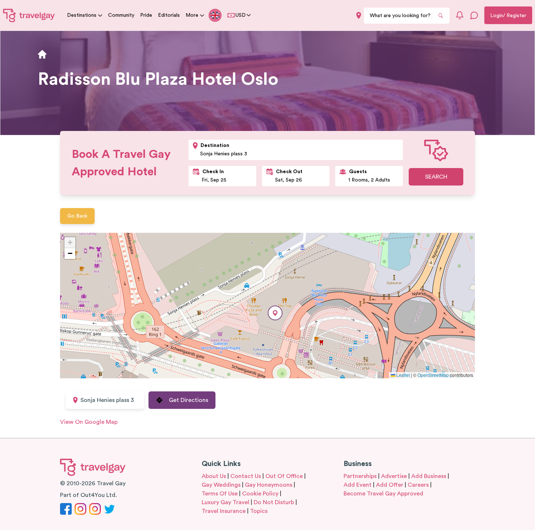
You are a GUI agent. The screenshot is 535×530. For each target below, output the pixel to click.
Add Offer (389, 485)
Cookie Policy (260, 494)
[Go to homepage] (29, 15)
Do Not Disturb (274, 502)
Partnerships (360, 476)
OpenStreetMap (433, 375)
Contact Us (245, 476)
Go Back (77, 216)
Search (436, 177)
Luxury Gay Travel (225, 502)
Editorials (169, 15)
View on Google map (89, 422)
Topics (259, 511)
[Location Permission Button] (358, 15)
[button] (275, 313)
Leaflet (402, 375)
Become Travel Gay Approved (383, 494)
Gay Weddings (221, 485)
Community (121, 15)
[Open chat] (474, 15)
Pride (146, 15)
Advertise (394, 476)
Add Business (428, 476)
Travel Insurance (224, 511)
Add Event (358, 485)
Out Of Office (284, 476)
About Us (214, 476)
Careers (418, 485)
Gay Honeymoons (268, 485)
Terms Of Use (220, 494)
